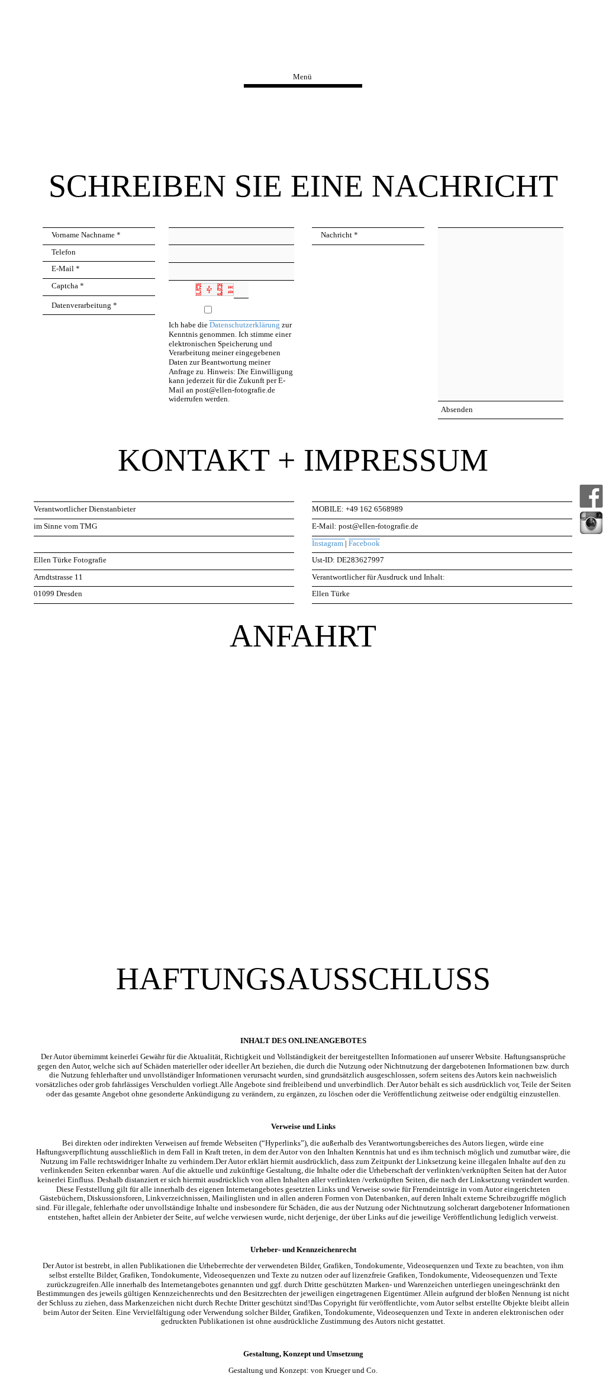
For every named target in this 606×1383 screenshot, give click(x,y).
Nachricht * (339, 235)
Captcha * (67, 286)
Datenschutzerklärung (244, 325)
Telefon (63, 252)
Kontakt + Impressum (303, 47)
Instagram (328, 543)
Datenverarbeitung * (84, 305)
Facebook (364, 543)
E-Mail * (65, 269)
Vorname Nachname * (86, 235)
